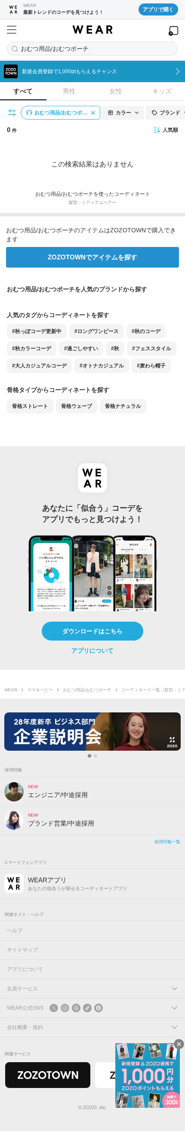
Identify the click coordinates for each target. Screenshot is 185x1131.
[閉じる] (179, 1044)
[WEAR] (92, 29)
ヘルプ (14, 931)
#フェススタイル (151, 348)
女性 (115, 91)
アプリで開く (158, 9)
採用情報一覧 (167, 841)
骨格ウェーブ (76, 406)
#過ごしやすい (81, 348)
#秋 (115, 348)
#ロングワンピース (96, 331)
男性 (69, 91)
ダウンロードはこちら (92, 631)
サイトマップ (22, 950)
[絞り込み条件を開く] (12, 113)
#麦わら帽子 (151, 366)
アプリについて (92, 650)
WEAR (10, 689)
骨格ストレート (30, 406)
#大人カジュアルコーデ (39, 366)
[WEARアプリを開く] (173, 31)
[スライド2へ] (95, 756)
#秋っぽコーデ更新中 (37, 331)
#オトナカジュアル (102, 366)
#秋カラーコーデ (31, 348)
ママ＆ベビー (40, 689)
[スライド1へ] (89, 756)
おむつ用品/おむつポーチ (87, 689)
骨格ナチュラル (123, 406)
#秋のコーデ (146, 331)
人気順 (170, 130)
